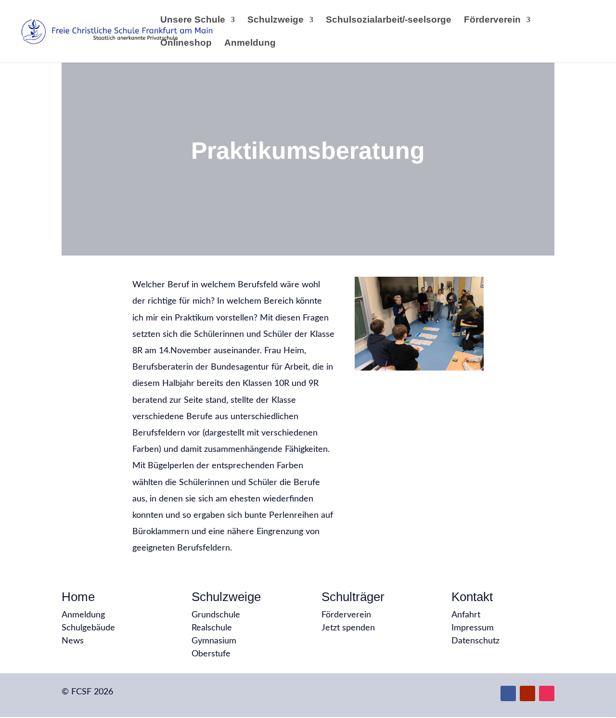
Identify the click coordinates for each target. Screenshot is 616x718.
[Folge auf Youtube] (527, 693)
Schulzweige (275, 20)
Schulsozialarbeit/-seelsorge (388, 20)
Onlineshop (186, 43)
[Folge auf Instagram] (546, 693)
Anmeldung (250, 43)
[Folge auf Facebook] (508, 693)
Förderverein (492, 20)
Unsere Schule (192, 20)
